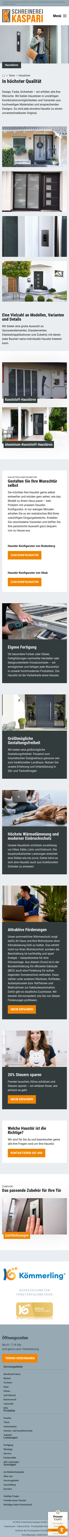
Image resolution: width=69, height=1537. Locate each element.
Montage (8, 1449)
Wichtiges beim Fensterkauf (18, 1504)
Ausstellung (10, 1484)
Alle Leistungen (11, 1462)
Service (7, 1453)
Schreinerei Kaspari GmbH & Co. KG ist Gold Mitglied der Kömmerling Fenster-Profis (34, 3)
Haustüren (24, 75)
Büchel (7, 1378)
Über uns (8, 1476)
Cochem (8, 1382)
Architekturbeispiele (14, 1472)
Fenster (7, 1418)
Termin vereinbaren (20, 1358)
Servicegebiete (13, 1366)
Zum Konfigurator (25, 555)
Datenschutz (23, 1526)
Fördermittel (10, 1457)
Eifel (6, 1408)
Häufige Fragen (11, 1496)
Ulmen (7, 1391)
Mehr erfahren (22, 1009)
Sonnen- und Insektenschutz (18, 1430)
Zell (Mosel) (10, 1395)
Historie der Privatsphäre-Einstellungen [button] (34, 1530)
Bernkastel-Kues (12, 1374)
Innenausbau (10, 1426)
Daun (6, 1386)
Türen (12, 75)
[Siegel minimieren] (66, 1513)
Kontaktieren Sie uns (26, 1153)
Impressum (9, 1526)
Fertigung (8, 1445)
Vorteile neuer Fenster (15, 1500)
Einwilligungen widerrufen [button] (34, 1534)
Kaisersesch (10, 1399)
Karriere (8, 1489)
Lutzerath (8, 1403)
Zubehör (8, 1435)
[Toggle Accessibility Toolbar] (61, 1529)
